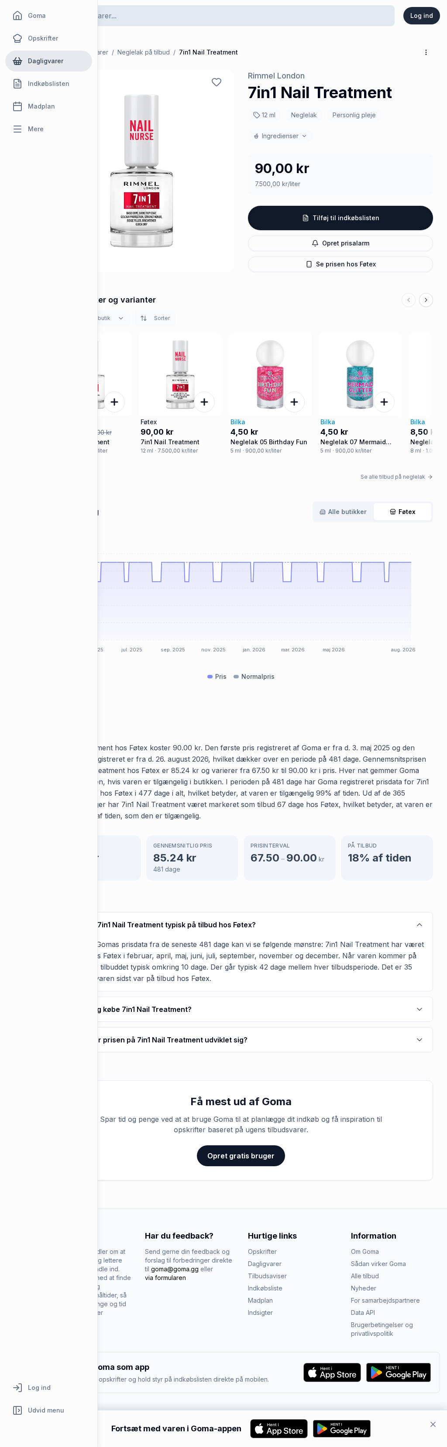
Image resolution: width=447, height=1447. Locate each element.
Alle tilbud (365, 1276)
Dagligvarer (265, 1263)
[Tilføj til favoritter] (216, 82)
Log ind (421, 15)
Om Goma (365, 1251)
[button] (141, 171)
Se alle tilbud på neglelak (393, 476)
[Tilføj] (114, 402)
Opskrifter (262, 1251)
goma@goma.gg (175, 1269)
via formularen (165, 1277)
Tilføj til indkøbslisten (346, 217)
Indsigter (260, 1312)
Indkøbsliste (265, 1288)
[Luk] (433, 1424)
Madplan (260, 1300)
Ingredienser (280, 136)
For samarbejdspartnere (385, 1300)
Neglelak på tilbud (143, 52)
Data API (363, 1312)
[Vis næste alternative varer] (426, 300)
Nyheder (363, 1288)
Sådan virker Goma (378, 1263)
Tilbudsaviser (267, 1276)
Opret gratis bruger (241, 1155)
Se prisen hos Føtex (346, 264)
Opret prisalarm (345, 243)
